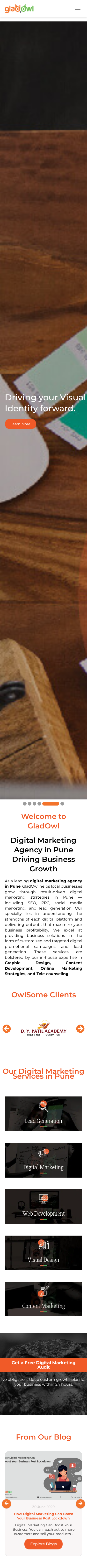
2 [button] (29, 804)
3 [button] (34, 804)
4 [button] (39, 804)
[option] (43, 410)
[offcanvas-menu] (77, 8)
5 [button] (44, 804)
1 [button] (25, 804)
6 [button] (55, 804)
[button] (6, 1029)
